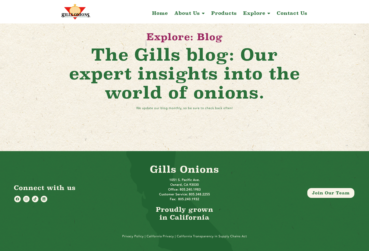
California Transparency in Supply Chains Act (212, 236)
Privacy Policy (133, 236)
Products (224, 13)
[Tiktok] (35, 199)
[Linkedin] (44, 199)
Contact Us (292, 13)
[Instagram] (26, 199)
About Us (187, 13)
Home (160, 13)
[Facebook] (17, 199)
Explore (254, 13)
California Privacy (161, 236)
